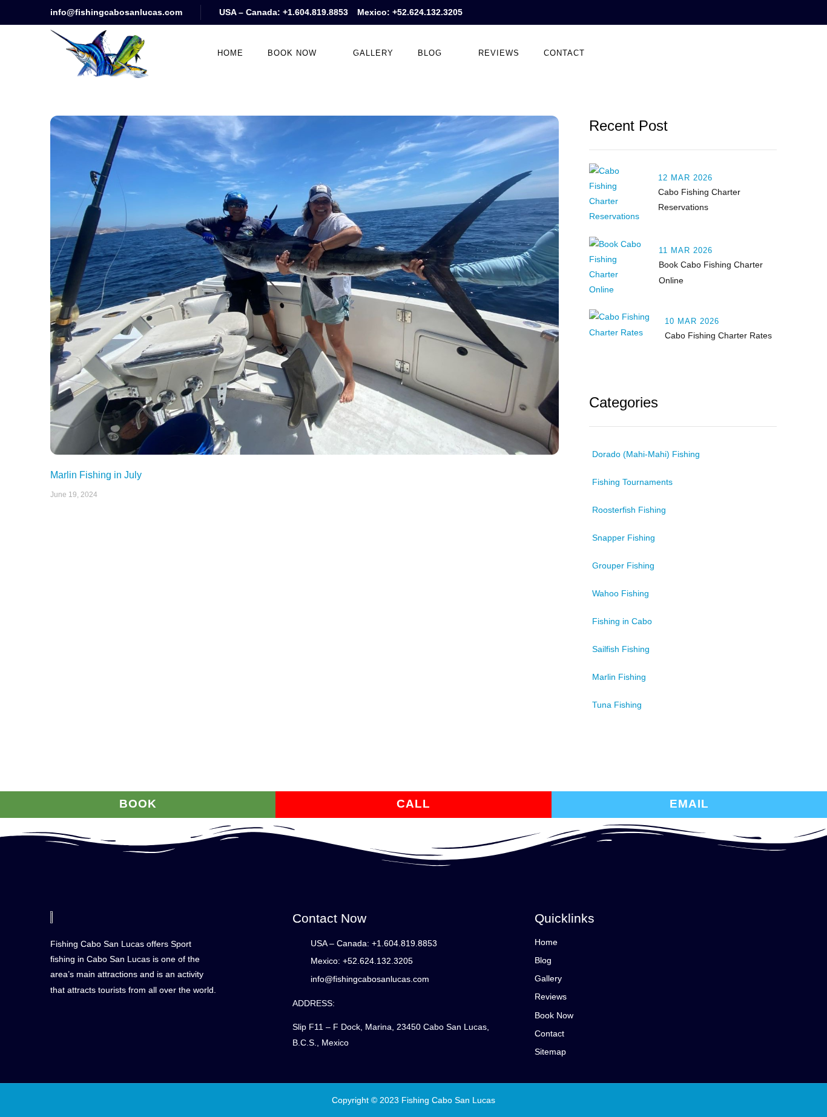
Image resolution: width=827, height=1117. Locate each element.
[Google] (675, 12)
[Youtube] (699, 12)
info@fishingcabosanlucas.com (116, 12)
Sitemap (550, 1051)
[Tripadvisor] (772, 12)
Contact (564, 53)
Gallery (373, 53)
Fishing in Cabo (622, 621)
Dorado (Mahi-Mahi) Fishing (646, 454)
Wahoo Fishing (620, 593)
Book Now (292, 53)
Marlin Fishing (619, 677)
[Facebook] (723, 12)
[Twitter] (748, 12)
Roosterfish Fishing (629, 510)
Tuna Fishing (617, 705)
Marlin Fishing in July (96, 475)
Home (230, 53)
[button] (648, 53)
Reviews (498, 53)
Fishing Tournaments (632, 482)
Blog (430, 53)
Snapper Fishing (623, 537)
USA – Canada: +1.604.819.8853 (283, 12)
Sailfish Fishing (621, 649)
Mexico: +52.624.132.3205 (410, 12)
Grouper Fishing (623, 565)
